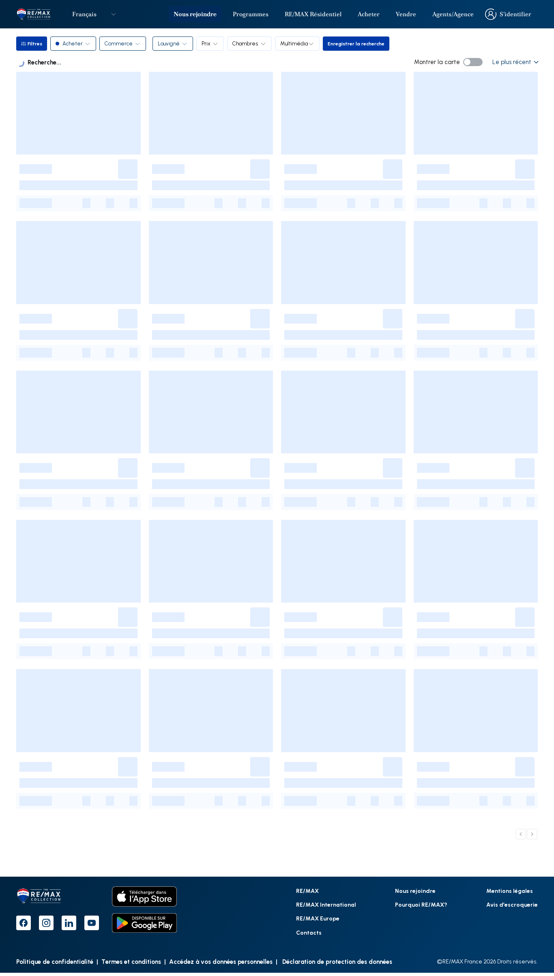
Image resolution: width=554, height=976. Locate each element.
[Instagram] (46, 923)
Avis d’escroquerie (512, 904)
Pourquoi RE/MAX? (421, 904)
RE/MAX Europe (317, 918)
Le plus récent (511, 62)
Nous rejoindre (195, 14)
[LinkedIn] (69, 923)
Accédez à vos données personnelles (221, 961)
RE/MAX (307, 890)
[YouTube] (91, 923)
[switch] (473, 62)
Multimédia (294, 43)
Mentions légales (509, 890)
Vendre (406, 14)
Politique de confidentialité (54, 961)
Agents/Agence (453, 14)
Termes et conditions (131, 961)
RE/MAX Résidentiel (313, 14)
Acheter (369, 14)
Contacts (309, 932)
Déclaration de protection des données (336, 961)
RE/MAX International (326, 904)
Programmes (250, 14)
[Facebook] (23, 923)
